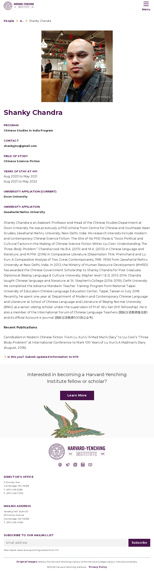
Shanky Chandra (40, 21)
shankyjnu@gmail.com (20, 146)
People (9, 21)
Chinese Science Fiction (22, 161)
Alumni (22, 21)
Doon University (15, 196)
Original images (26, 561)
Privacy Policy (98, 567)
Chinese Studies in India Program (28, 130)
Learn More (77, 395)
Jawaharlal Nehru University (24, 212)
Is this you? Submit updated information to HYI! (43, 357)
